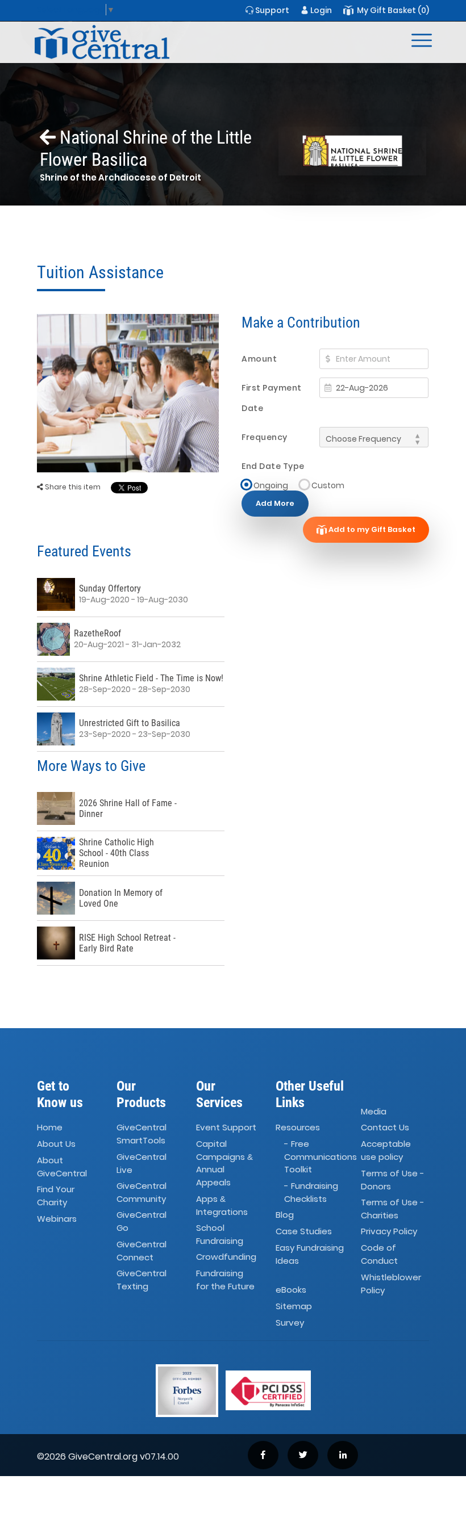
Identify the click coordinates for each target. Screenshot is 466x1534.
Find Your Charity (55, 1196)
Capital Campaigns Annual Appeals (224, 1163)
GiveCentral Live (141, 1163)
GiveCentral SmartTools (141, 1134)
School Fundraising (219, 1234)
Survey (290, 1322)
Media (373, 1111)
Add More (275, 503)
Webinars (57, 1219)
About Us (56, 1144)
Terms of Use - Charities (393, 1208)
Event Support (226, 1128)
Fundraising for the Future (225, 1279)
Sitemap (294, 1306)
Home (50, 1128)
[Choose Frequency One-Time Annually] (373, 437)
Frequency (265, 437)
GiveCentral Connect (141, 1250)
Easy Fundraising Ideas (310, 1254)
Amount (259, 358)
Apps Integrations (222, 1205)
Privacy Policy (389, 1232)
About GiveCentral (62, 1166)
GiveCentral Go (141, 1221)
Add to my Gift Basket (371, 529)
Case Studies (304, 1232)
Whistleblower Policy (391, 1283)
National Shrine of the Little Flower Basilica (146, 148)
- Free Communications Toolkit (320, 1156)
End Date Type (273, 466)
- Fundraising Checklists (311, 1192)
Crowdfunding (226, 1257)
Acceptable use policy (386, 1150)
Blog (285, 1215)
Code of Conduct (379, 1254)
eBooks (291, 1290)
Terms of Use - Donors (393, 1179)
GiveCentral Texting (141, 1279)
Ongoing (270, 485)
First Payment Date (272, 398)
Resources (298, 1128)
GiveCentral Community (141, 1192)
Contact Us (385, 1128)
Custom (327, 485)
